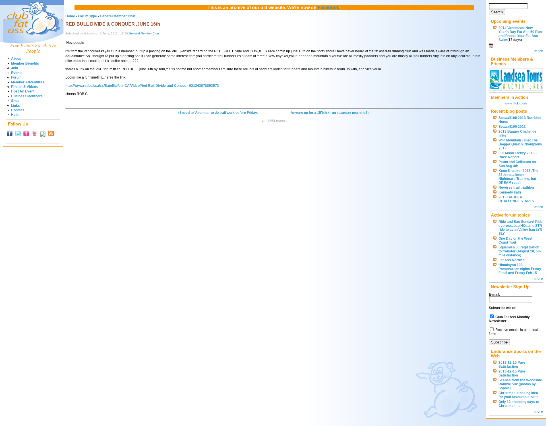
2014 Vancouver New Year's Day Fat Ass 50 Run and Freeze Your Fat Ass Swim (520, 34)
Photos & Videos (24, 87)
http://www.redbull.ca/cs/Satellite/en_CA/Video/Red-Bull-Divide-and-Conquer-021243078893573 (142, 86)
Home (70, 16)
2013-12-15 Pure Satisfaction (512, 365)
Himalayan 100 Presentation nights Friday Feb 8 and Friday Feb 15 (520, 269)
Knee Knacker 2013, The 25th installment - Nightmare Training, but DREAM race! (518, 177)
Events (16, 73)
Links (15, 106)
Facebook (328, 7)
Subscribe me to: (502, 308)
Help (14, 115)
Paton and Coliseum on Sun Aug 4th (517, 164)
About (16, 59)
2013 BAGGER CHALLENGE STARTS (516, 199)
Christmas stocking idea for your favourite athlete (519, 395)
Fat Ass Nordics (512, 260)
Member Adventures (27, 82)
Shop (15, 101)
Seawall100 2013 (512, 127)
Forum (16, 77)
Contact (17, 110)
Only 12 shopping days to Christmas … (519, 404)
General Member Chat (117, 16)
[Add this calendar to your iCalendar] (491, 47)
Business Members (27, 96)
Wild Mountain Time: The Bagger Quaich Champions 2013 (520, 144)
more (538, 51)
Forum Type (87, 16)
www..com (516, 103)
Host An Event (22, 91)
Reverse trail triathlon (516, 188)
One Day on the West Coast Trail (515, 240)
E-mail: (494, 295)
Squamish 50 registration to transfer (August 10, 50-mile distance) (520, 251)
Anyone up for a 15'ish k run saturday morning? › (330, 113)
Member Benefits (25, 63)
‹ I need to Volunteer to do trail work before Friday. (218, 113)
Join (14, 68)
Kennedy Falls (510, 192)
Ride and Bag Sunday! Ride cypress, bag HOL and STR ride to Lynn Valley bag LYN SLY (521, 228)
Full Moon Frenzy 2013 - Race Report (518, 155)
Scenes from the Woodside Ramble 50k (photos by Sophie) (520, 384)
